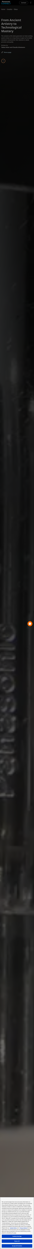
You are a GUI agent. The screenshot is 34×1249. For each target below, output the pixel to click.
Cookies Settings (16, 1236)
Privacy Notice (23, 1228)
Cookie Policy (13, 1228)
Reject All (17, 1241)
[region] (17, 1223)
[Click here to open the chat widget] (29, 623)
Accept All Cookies (17, 1246)
